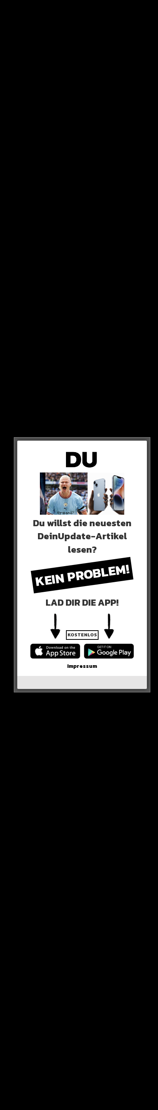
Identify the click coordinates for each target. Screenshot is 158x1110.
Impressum (82, 666)
